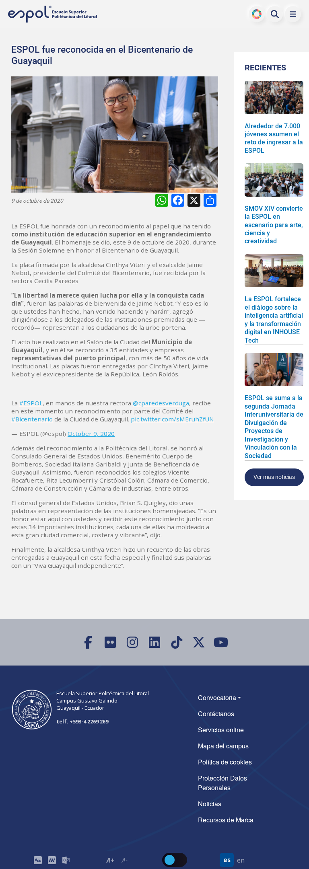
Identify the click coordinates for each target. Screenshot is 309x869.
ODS (257, 14)
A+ (110, 860)
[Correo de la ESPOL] (66, 860)
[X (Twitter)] (199, 642)
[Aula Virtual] (52, 860)
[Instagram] (133, 642)
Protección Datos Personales (222, 782)
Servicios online (221, 729)
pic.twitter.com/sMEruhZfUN (172, 419)
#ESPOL (31, 403)
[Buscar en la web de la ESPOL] (275, 14)
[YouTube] (221, 642)
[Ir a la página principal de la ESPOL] (53, 14)
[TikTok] (177, 642)
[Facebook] (88, 642)
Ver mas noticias (274, 477)
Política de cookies (225, 761)
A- (124, 860)
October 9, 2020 (91, 433)
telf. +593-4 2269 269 (82, 721)
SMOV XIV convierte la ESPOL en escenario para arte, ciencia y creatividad (274, 225)
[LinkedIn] (155, 642)
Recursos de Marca (225, 819)
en (241, 860)
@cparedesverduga (161, 403)
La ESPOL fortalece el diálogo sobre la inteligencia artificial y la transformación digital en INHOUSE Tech (274, 319)
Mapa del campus (223, 745)
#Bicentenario (32, 419)
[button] (293, 14)
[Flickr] (110, 642)
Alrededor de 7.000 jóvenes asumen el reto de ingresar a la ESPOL (274, 138)
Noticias (209, 803)
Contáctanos (216, 713)
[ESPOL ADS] (38, 860)
